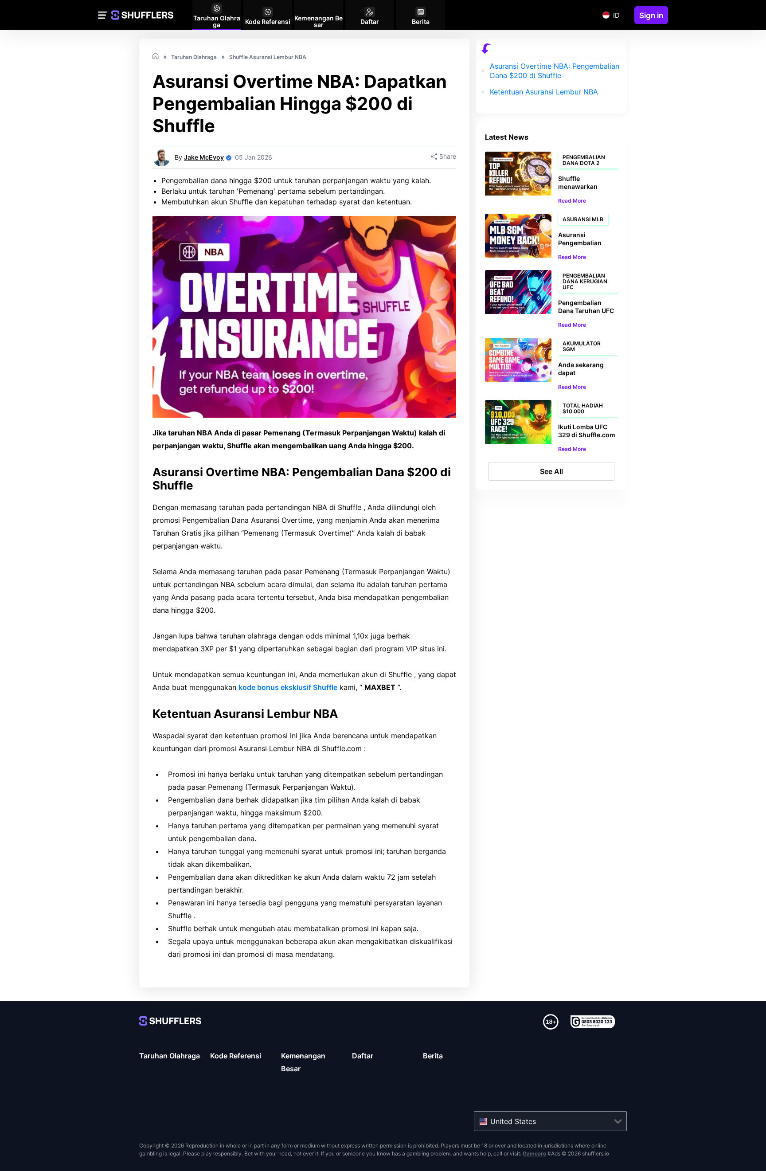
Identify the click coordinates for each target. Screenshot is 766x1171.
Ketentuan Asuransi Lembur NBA (544, 91)
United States (513, 1121)
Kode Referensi (235, 1055)
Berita (433, 1055)
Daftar (362, 1055)
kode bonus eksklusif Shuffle (287, 687)
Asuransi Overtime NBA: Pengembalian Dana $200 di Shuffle (554, 71)
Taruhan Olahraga (169, 1055)
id (616, 15)
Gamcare (534, 1153)
